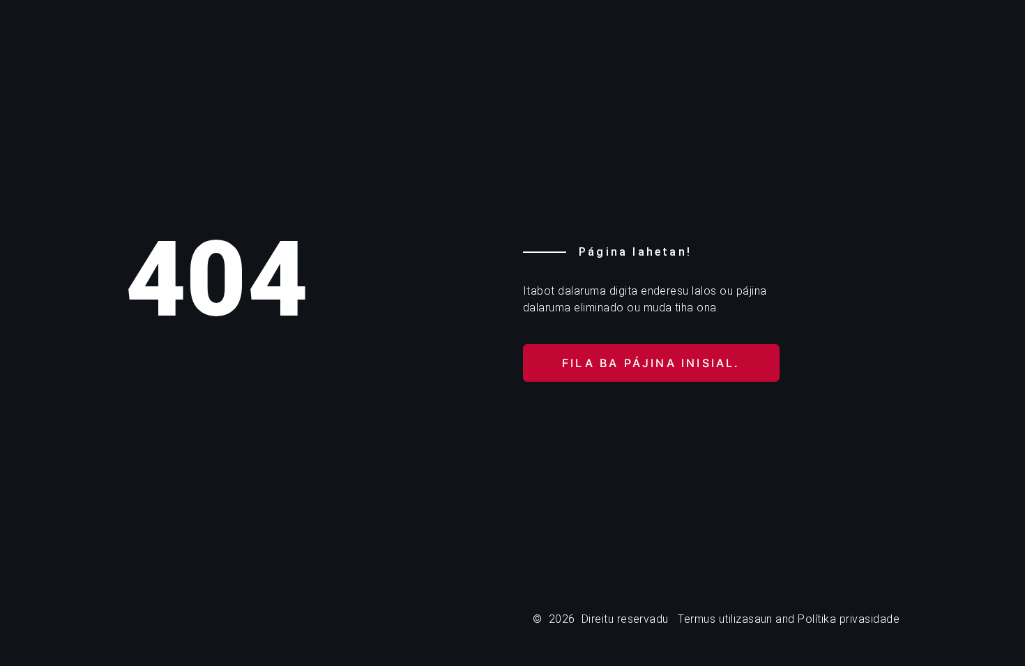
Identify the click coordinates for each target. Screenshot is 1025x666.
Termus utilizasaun (725, 619)
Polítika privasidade (848, 619)
